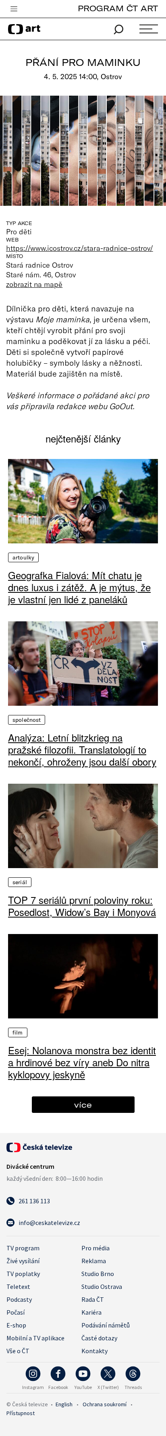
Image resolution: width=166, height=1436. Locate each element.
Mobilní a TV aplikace (35, 1338)
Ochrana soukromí (105, 1404)
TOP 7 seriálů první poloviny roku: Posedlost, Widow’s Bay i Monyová (82, 906)
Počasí (15, 1312)
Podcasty (19, 1299)
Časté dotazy (99, 1338)
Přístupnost (20, 1413)
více (83, 1105)
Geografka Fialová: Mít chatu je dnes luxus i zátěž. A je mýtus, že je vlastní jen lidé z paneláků (79, 587)
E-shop (16, 1325)
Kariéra (91, 1312)
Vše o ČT (17, 1351)
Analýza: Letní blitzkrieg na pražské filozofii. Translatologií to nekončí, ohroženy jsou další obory (82, 749)
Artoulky (23, 557)
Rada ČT (92, 1299)
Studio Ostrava (101, 1286)
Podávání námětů (105, 1325)
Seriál (19, 882)
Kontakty (94, 1351)
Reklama (93, 1261)
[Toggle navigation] (13, 9)
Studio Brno (97, 1274)
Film (17, 1032)
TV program (22, 1248)
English (64, 1404)
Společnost (26, 719)
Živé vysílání (22, 1261)
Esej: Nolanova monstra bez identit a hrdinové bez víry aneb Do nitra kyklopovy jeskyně (82, 1062)
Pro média (95, 1248)
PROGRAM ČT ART (118, 8)
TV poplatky (23, 1274)
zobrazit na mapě (34, 284)
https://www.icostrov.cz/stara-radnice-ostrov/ (79, 248)
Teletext (18, 1286)
